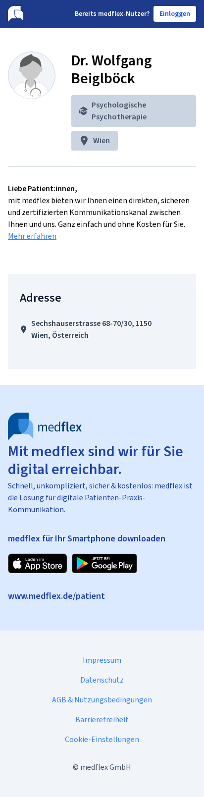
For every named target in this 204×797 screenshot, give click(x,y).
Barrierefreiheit (102, 719)
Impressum (102, 660)
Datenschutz (102, 680)
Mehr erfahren (32, 236)
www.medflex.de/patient (56, 596)
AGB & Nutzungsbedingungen (102, 699)
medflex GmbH (105, 767)
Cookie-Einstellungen (102, 739)
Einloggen (174, 13)
